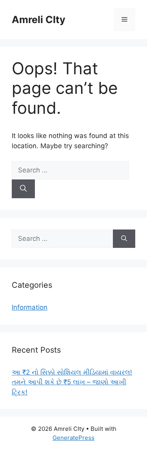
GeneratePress (73, 437)
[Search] (23, 188)
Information (29, 307)
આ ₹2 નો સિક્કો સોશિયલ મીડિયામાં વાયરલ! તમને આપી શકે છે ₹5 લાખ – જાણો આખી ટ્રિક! (72, 382)
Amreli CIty (38, 19)
